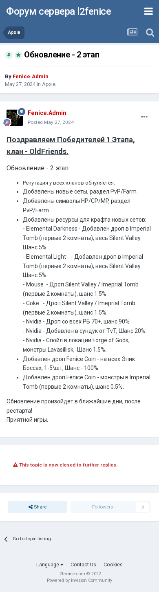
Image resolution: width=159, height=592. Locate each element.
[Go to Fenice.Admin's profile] (15, 118)
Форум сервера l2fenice (58, 11)
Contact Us (83, 564)
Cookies (113, 564)
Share (39, 507)
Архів (49, 84)
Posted (51, 122)
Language (48, 564)
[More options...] (144, 117)
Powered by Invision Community (79, 580)
